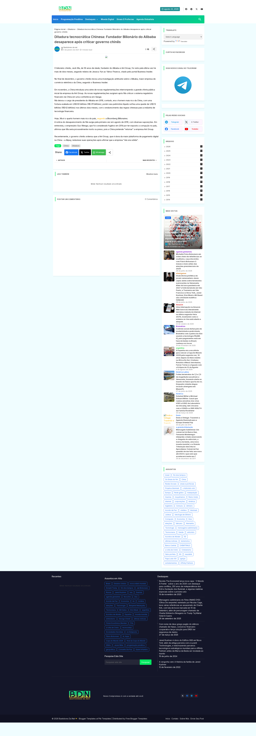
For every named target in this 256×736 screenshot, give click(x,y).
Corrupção (169, 519)
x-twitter (195, 122)
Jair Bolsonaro (142, 588)
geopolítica (110, 650)
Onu (135, 597)
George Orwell (124, 619)
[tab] (56, 20)
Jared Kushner (120, 592)
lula (131, 592)
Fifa (131, 623)
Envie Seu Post (197, 718)
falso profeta (170, 554)
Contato (174, 718)
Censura (179, 506)
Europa (168, 493)
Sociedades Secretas (114, 632)
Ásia (190, 519)
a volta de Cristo (171, 550)
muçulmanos (180, 497)
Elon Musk (134, 610)
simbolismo (110, 619)
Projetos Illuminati (172, 488)
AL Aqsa (126, 636)
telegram (175, 122)
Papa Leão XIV (171, 559)
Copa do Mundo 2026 (114, 641)
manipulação (192, 493)
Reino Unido (193, 497)
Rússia (108, 592)
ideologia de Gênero (183, 515)
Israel (167, 475)
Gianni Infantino (142, 650)
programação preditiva (136, 645)
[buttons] (186, 9)
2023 (184, 160)
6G (180, 554)
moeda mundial (141, 614)
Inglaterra (169, 506)
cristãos (183, 510)
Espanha (128, 614)
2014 (184, 199)
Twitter (86, 152)
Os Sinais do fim (171, 479)
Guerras (168, 497)
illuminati (193, 510)
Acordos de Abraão (172, 537)
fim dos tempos (179, 475)
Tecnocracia (170, 532)
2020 (184, 173)
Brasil (108, 584)
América (192, 501)
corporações (180, 501)
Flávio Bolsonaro (112, 636)
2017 (184, 186)
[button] (200, 19)
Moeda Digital (107, 19)
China (66, 146)
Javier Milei (118, 645)
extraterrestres (171, 563)
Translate (184, 41)
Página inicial (59, 29)
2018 (184, 182)
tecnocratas (127, 628)
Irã (133, 601)
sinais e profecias (187, 484)
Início (55, 19)
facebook (175, 129)
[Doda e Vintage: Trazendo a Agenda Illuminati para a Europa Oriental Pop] (169, 418)
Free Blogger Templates (136, 718)
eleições (168, 523)
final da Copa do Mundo (136, 641)
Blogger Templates (87, 718)
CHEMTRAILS (185, 545)
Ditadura (71, 29)
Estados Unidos (120, 584)
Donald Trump (111, 588)
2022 (184, 164)
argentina (145, 610)
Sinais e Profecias (125, 19)
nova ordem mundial (138, 584)
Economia (181, 519)
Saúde (181, 532)
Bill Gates (123, 610)
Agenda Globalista (145, 19)
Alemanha (190, 523)
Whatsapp (100, 152)
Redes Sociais (171, 484)
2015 (184, 195)
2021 (184, 169)
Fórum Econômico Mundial (116, 623)
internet (168, 501)
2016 (184, 191)
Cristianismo (186, 550)
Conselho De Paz (125, 650)
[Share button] (110, 152)
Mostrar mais (152, 174)
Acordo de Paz (171, 510)
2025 (184, 151)
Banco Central (170, 545)
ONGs (108, 645)
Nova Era (127, 597)
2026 (184, 146)
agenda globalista (113, 597)
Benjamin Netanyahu (137, 606)
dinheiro (189, 506)
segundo (101, 118)
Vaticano (179, 523)
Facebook (73, 152)
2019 (184, 177)
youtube (195, 129)
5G (185, 537)
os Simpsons (132, 632)
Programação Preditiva (72, 19)
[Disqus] (106, 240)
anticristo (190, 532)
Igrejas (182, 559)
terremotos (185, 541)
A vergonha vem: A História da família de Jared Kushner (179, 663)
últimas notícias (171, 541)
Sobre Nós (184, 718)
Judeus (168, 515)
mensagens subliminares (187, 528)
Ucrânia (141, 601)
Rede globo (179, 493)
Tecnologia (169, 528)
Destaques (90, 19)
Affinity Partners (187, 563)
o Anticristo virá (189, 488)
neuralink (188, 554)
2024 (184, 155)
